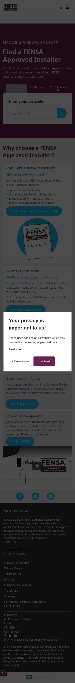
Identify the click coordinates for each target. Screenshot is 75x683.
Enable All (44, 361)
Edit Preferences (19, 361)
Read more (15, 349)
